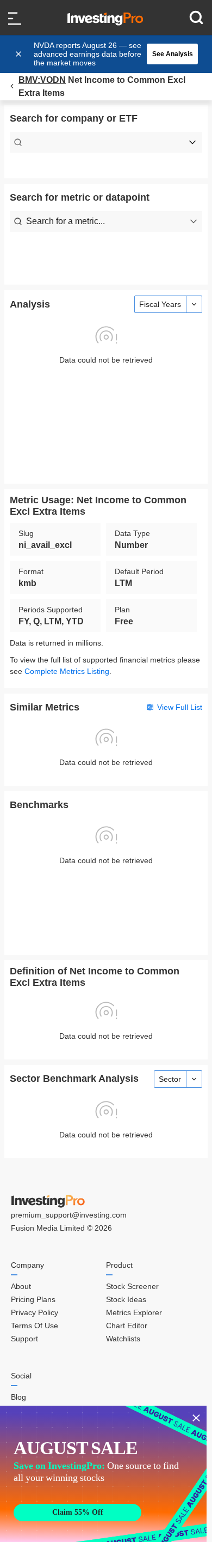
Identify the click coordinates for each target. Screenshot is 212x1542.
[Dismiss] (19, 54)
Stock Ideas (126, 1299)
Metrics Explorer (134, 1312)
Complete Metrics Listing (66, 671)
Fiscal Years (160, 304)
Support (24, 1338)
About (21, 1286)
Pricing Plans (33, 1299)
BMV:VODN (42, 80)
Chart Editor (126, 1325)
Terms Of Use (34, 1325)
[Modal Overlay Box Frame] (103, 1474)
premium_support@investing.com (69, 1214)
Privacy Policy (34, 1312)
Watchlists (123, 1338)
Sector (170, 1079)
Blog (18, 1397)
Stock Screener (132, 1286)
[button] (111, 54)
